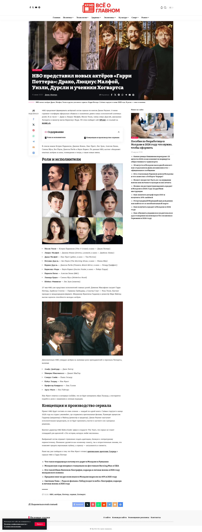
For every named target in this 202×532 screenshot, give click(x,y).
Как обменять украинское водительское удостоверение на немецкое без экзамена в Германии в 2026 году (152, 215)
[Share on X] (115, 95)
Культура (37, 70)
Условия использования (12, 526)
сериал (73, 494)
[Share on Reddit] (103, 504)
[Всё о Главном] (101, 7)
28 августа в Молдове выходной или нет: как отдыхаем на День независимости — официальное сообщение (151, 167)
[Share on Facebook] (111, 95)
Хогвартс (81, 494)
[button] (40, 524)
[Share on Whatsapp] (122, 95)
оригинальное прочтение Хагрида (101, 451)
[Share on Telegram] (126, 95)
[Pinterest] (39, 7)
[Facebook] (30, 7)
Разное (134, 137)
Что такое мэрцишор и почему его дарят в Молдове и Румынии (77, 462)
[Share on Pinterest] (118, 95)
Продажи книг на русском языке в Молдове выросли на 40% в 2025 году (81, 477)
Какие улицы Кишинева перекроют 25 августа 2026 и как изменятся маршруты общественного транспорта (150, 159)
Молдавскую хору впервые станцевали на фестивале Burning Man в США (82, 466)
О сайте (107, 517)
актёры (57, 494)
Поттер (65, 494)
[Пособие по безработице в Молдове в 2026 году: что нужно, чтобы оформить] (152, 125)
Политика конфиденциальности (15, 524)
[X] (32, 7)
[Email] (129, 95)
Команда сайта (119, 517)
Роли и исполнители (56, 137)
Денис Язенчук (51, 95)
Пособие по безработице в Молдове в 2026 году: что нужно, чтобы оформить (151, 144)
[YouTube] (36, 7)
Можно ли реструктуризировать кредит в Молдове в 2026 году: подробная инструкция (151, 188)
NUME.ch (46, 123)
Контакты (156, 517)
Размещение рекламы (138, 517)
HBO (51, 494)
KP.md (102, 120)
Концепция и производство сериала (102, 138)
